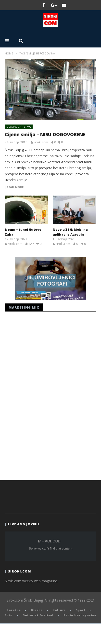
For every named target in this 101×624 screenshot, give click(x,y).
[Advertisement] (41, 394)
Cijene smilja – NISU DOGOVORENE (45, 134)
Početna (14, 610)
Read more (15, 187)
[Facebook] (43, 5)
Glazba (37, 610)
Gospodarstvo (19, 126)
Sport (80, 610)
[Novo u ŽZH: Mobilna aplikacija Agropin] (74, 210)
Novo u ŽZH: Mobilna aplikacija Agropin (70, 232)
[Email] (64, 5)
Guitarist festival (38, 615)
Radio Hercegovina (79, 615)
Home (9, 53)
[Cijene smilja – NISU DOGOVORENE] (50, 89)
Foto (9, 615)
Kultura (59, 610)
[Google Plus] (54, 5)
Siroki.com (41, 142)
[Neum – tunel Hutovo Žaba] (26, 210)
